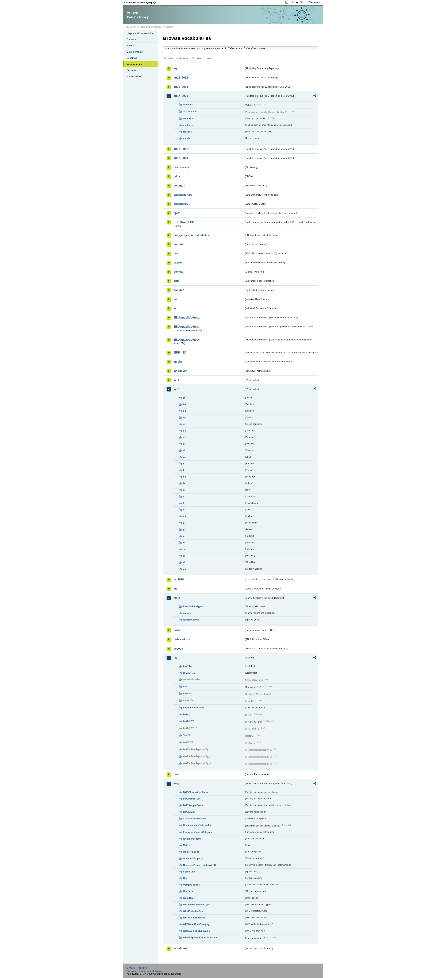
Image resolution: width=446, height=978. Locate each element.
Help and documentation (140, 33)
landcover (180, 370)
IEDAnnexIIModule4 (187, 339)
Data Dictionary (153, 27)
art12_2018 (181, 86)
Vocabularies (134, 64)
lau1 (176, 380)
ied (176, 308)
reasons (187, 131)
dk (184, 437)
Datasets (131, 39)
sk (184, 562)
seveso (178, 648)
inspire (178, 361)
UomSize (188, 891)
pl (184, 529)
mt (184, 516)
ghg (176, 280)
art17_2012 (181, 149)
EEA (141, 2)
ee (184, 444)
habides (179, 290)
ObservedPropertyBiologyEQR (199, 865)
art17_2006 (181, 95)
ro (184, 542)
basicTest (188, 666)
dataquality (181, 203)
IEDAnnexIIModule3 (187, 326)
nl (184, 523)
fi (183, 463)
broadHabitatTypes (193, 606)
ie (184, 483)
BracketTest (189, 673)
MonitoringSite (191, 852)
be (184, 404)
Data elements (135, 51)
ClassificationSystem (194, 818)
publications (182, 639)
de (184, 430)
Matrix (186, 845)
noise (177, 630)
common (179, 185)
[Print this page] (297, 2)
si (184, 555)
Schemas (132, 57)
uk (184, 569)
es (184, 457)
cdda (177, 176)
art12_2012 (181, 77)
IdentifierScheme (192, 838)
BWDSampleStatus (193, 805)
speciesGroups (191, 619)
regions (187, 613)
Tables (130, 45)
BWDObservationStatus (195, 792)
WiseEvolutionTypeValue (196, 931)
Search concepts (204, 58)
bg (184, 411)
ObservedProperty (193, 858)
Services (131, 70)
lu (184, 503)
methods (188, 125)
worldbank (180, 948)
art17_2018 (181, 158)
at (184, 398)
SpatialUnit (189, 871)
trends (186, 138)
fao (176, 253)
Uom (185, 878)
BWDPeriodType (192, 798)
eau (185, 686)
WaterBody (189, 898)
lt (183, 496)
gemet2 (178, 271)
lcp (176, 588)
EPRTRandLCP (184, 222)
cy (184, 417)
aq (175, 68)
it (183, 490)
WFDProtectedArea (193, 911)
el (184, 450)
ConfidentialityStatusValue (197, 825)
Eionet (141, 27)
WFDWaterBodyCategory (196, 924)
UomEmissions (191, 884)
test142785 (188, 721)
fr (184, 470)
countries (188, 118)
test (176, 657)
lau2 (176, 389)
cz (184, 424)
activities (188, 104)
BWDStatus (189, 812)
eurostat (179, 244)
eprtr (177, 213)
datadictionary (183, 194)
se (184, 549)
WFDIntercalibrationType (196, 904)
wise (176, 783)
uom (176, 774)
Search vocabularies (178, 58)
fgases (178, 262)
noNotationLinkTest (193, 707)
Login (291, 2)
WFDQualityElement (194, 917)
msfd (177, 597)
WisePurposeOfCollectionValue (200, 937)
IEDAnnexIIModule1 (187, 317)
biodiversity (181, 167)
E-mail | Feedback (137, 967)
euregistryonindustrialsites (191, 235)
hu (184, 476)
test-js (186, 714)
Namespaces (134, 76)
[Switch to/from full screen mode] (302, 2)
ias (175, 299)
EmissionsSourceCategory (197, 832)
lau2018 (179, 579)
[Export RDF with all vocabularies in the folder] (314, 96)
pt (184, 536)
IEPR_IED (180, 352)
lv (184, 509)
